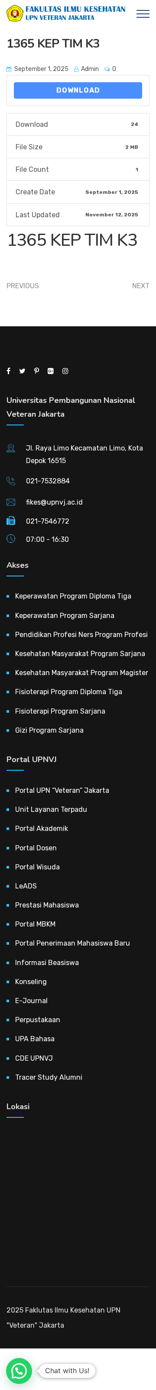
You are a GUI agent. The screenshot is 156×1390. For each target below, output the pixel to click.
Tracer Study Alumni (48, 1077)
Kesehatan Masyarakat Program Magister (81, 673)
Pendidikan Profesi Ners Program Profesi (81, 635)
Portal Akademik (41, 828)
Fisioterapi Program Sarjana (60, 711)
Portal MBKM (35, 924)
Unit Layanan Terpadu (51, 809)
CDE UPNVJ (34, 1058)
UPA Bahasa (35, 1039)
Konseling (31, 982)
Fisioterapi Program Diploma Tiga (68, 692)
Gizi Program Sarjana (49, 730)
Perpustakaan (37, 1020)
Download (78, 90)
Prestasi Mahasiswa (47, 905)
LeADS (26, 886)
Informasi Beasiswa (47, 963)
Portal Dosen (36, 848)
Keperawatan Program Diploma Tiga (73, 596)
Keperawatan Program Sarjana (64, 615)
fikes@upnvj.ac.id (54, 502)
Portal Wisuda (37, 867)
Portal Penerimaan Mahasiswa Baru (72, 943)
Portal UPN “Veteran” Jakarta (62, 790)
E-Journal (31, 1001)
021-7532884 (48, 481)
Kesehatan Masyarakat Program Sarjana (80, 654)
